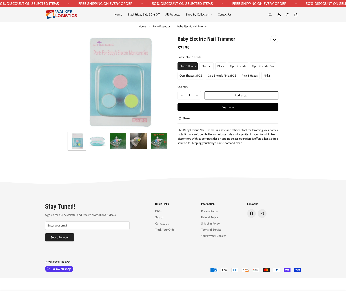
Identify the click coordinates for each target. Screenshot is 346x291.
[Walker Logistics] (61, 14)
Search (159, 217)
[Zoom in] (161, 42)
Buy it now (227, 107)
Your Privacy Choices (213, 235)
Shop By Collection (197, 14)
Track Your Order (165, 229)
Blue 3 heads (187, 66)
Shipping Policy (210, 223)
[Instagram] (262, 213)
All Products (172, 14)
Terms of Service (211, 229)
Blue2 (220, 66)
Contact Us (225, 14)
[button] (296, 14)
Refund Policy (209, 217)
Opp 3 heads (238, 66)
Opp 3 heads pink (263, 66)
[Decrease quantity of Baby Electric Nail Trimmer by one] (182, 95)
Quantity (183, 86)
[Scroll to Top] (339, 271)
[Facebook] (251, 213)
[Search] (270, 15)
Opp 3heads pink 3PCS (222, 75)
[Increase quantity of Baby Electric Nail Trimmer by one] (197, 95)
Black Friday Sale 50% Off (144, 14)
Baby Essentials (161, 26)
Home (118, 14)
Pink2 (266, 75)
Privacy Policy (209, 211)
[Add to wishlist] (274, 39)
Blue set (206, 66)
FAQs (158, 211)
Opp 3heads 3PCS (190, 75)
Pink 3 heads (250, 75)
